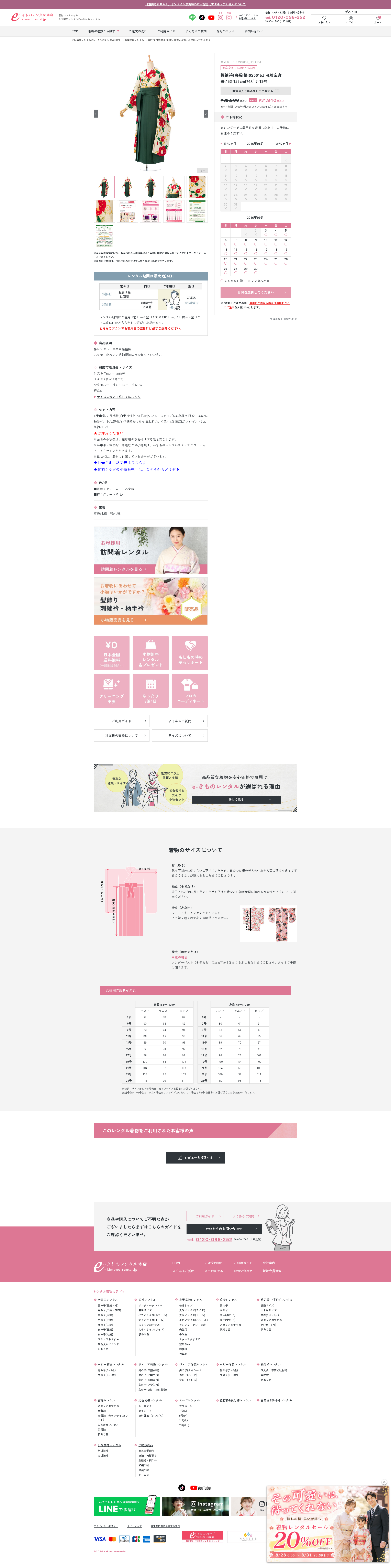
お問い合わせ (243, 1271)
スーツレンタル (189, 1400)
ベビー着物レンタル (111, 1364)
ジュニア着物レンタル (153, 1364)
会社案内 (269, 1263)
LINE (192, 17)
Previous (96, 114)
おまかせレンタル (108, 1425)
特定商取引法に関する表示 (165, 1526)
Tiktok (202, 17)
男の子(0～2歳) (107, 1370)
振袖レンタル (147, 1300)
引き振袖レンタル (109, 1445)
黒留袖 (102, 1411)
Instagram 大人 (220, 17)
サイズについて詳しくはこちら (119, 397)
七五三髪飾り (146, 1451)
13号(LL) (184, 1425)
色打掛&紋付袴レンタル (235, 1400)
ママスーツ (185, 1406)
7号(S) (183, 1411)
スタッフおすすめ (108, 1339)
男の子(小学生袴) (148, 1375)
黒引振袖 (103, 1455)
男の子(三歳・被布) (109, 1310)
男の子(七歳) (105, 1320)
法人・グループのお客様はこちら (248, 16)
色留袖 (102, 1429)
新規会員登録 (272, 1271)
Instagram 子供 (228, 17)
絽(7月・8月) (268, 1325)
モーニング (145, 1406)
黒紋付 (265, 1375)
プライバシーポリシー (106, 1526)
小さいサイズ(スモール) (152, 1315)
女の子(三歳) (105, 1325)
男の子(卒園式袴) (148, 1370)
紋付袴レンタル (271, 1364)
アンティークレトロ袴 (192, 1325)
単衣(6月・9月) (270, 1315)
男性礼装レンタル (150, 1400)
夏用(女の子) (227, 1320)
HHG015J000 (290, 319)
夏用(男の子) (227, 1315)
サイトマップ (134, 1526)
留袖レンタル (106, 1400)
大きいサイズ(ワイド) (151, 1329)
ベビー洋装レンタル (233, 1364)
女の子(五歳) (105, 1329)
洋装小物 (143, 1470)
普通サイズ (145, 1310)
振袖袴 (183, 1349)
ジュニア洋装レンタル (193, 1364)
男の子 (224, 1305)
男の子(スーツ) (188, 1375)
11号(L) (183, 1420)
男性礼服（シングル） (151, 1416)
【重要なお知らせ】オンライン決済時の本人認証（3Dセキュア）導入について (195, 4)
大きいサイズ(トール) (151, 1320)
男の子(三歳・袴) (108, 1305)
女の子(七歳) (105, 1334)
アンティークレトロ (150, 1305)
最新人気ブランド (108, 1344)
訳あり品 (103, 1349)
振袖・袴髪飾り (147, 1455)
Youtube (211, 17)
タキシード (145, 1411)
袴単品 (183, 1354)
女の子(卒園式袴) (148, 1380)
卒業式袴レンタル (190, 1300)
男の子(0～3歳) (229, 1370)
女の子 (224, 1310)
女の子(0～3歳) (229, 1375)
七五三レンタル (108, 1300)
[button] (384, 1482)
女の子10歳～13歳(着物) (152, 1389)
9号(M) (183, 1416)
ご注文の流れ (214, 1263)
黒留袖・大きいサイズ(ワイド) (113, 1418)
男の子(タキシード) (190, 1370)
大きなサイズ (269, 1310)
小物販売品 (145, 1445)
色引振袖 (103, 1451)
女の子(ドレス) (188, 1380)
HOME (176, 1263)
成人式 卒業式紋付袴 (274, 1370)
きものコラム (214, 1271)
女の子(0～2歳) (107, 1375)
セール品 (143, 1475)
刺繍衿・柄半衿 (147, 1460)
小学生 (183, 1334)
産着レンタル (228, 1300)
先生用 (183, 1329)
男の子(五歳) (105, 1315)
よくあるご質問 (183, 1271)
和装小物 (143, 1465)
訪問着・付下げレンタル (277, 1300)
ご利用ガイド (243, 1263)
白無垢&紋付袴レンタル (276, 1400)
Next (206, 114)
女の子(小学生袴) (148, 1385)
